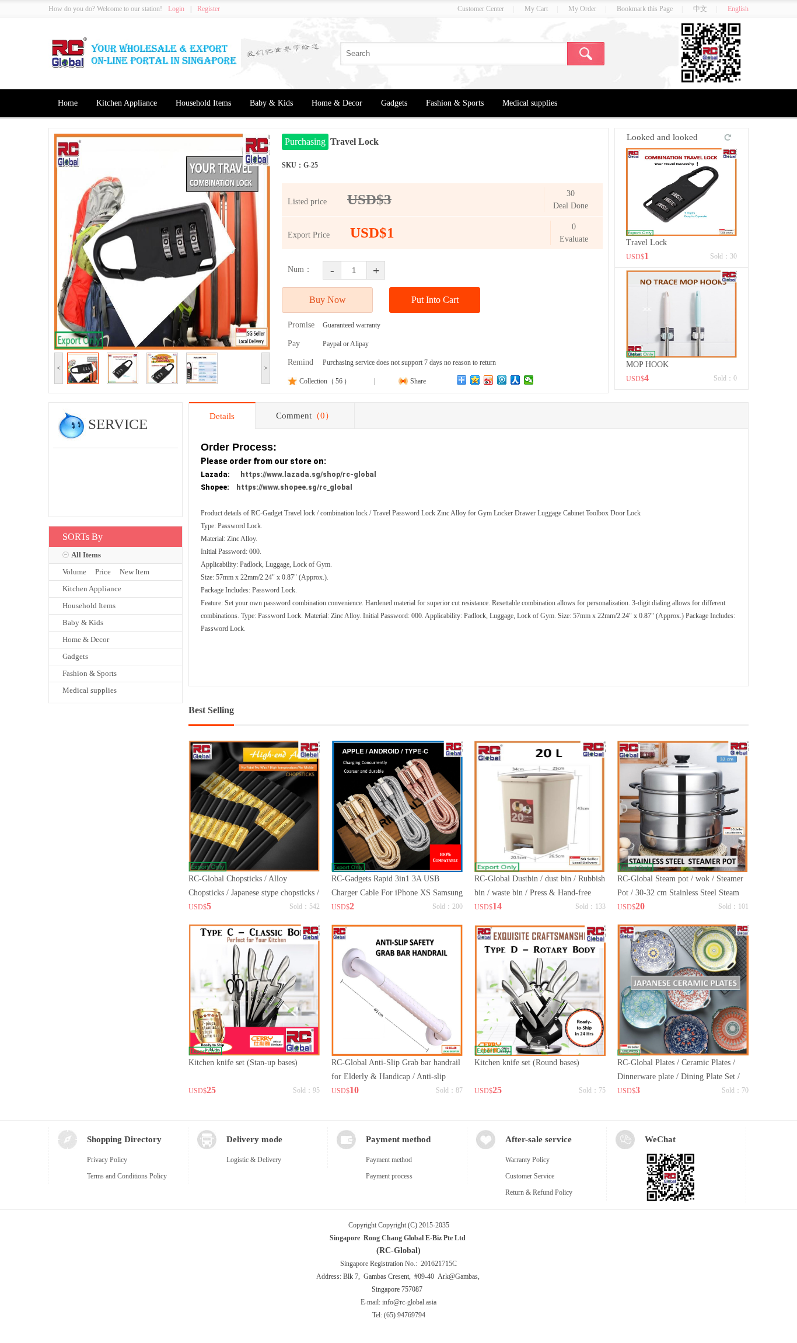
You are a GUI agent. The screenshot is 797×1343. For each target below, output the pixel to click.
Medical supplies (529, 103)
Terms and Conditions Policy (127, 1176)
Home (68, 103)
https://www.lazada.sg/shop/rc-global (308, 474)
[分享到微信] (529, 380)
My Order (582, 9)
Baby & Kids (271, 103)
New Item (134, 571)
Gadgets (394, 103)
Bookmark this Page (645, 9)
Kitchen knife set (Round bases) (526, 1062)
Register (208, 9)
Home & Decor (337, 103)
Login (176, 9)
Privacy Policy (107, 1160)
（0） (323, 415)
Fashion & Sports (455, 103)
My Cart (536, 9)
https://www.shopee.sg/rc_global (294, 487)
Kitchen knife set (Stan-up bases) (243, 1062)
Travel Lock (646, 242)
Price (103, 571)
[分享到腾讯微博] (502, 380)
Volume (74, 571)
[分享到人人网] (515, 380)
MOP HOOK (647, 364)
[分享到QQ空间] (475, 380)
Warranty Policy (527, 1160)
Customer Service (529, 1176)
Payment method (389, 1160)
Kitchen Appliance (126, 103)
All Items (86, 554)
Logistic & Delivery (253, 1160)
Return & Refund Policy (538, 1192)
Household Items (203, 103)
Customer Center (480, 9)
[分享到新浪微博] (489, 380)
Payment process (389, 1176)
